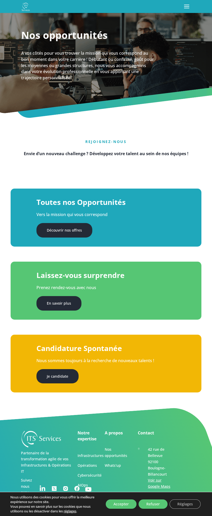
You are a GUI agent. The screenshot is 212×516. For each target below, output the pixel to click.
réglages (70, 511)
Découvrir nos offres (64, 230)
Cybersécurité (90, 475)
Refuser (153, 503)
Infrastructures (91, 455)
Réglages (185, 503)
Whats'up (113, 465)
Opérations (87, 465)
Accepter (121, 503)
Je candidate (57, 376)
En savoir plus (59, 303)
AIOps (83, 485)
